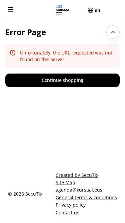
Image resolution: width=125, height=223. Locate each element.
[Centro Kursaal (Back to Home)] (62, 10)
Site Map (65, 182)
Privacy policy (71, 205)
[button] (10, 9)
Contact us (67, 212)
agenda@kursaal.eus (79, 190)
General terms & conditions (86, 197)
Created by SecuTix (77, 175)
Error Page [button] (25, 31)
